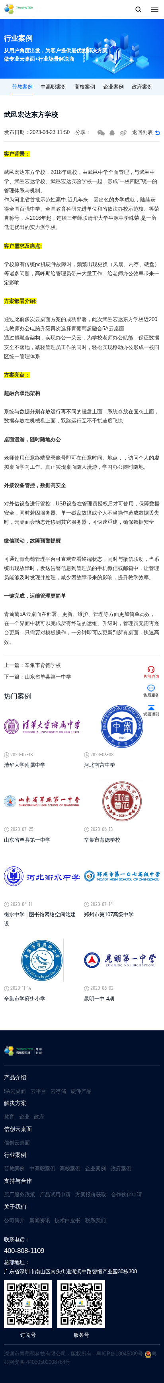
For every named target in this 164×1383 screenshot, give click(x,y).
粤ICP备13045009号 (119, 1354)
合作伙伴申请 (126, 1195)
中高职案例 (53, 87)
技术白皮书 (67, 1220)
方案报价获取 (90, 1195)
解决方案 (15, 1103)
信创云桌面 (18, 1129)
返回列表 (142, 132)
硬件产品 (81, 1091)
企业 (24, 1117)
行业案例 (15, 1155)
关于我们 (15, 1207)
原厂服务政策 (19, 1195)
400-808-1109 (24, 1251)
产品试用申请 (55, 1195)
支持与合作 (18, 1181)
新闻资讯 (39, 1220)
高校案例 (84, 87)
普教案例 (22, 87)
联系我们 (95, 1220)
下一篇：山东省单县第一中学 (37, 677)
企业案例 (113, 87)
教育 (9, 1117)
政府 (39, 1117)
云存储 (58, 1091)
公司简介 (14, 1220)
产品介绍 (15, 1078)
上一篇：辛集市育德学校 (32, 665)
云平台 (38, 1091)
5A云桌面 (15, 1091)
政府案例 (142, 87)
